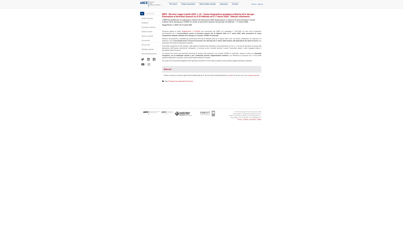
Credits (259, 119)
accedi (230, 75)
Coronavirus (189, 81)
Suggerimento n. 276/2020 (191, 31)
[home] (150, 4)
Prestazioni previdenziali (177, 81)
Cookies (245, 119)
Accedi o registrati (257, 4)
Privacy (240, 119)
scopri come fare (253, 75)
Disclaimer (252, 119)
